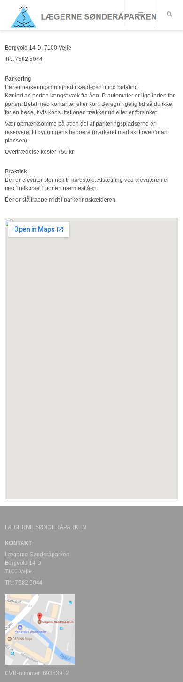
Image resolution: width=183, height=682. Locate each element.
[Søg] (169, 14)
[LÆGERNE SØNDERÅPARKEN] (87, 16)
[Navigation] (141, 14)
